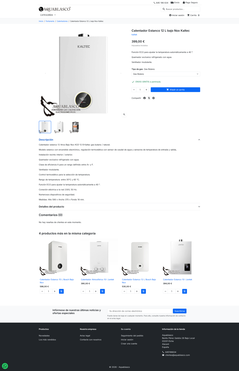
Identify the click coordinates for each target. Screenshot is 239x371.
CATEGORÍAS (48, 15)
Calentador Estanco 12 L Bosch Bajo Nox (139, 281)
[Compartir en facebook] (145, 98)
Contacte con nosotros (90, 339)
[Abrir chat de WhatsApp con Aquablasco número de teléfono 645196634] (5, 366)
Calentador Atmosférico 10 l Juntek (97, 279)
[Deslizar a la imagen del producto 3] (75, 127)
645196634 (170, 352)
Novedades (44, 335)
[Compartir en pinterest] (153, 98)
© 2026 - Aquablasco (119, 367)
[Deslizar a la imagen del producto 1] (45, 127)
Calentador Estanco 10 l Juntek (177, 279)
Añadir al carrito (175, 89)
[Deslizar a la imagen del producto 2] (60, 127)
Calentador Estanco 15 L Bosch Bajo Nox (57, 281)
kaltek (134, 34)
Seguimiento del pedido (132, 335)
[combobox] (180, 9)
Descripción (46, 139)
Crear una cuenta (129, 343)
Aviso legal (85, 335)
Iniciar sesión (127, 339)
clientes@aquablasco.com (177, 355)
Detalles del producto (51, 206)
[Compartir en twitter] (149, 98)
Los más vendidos (47, 339)
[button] (175, 2)
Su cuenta (126, 329)
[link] (160, 2)
